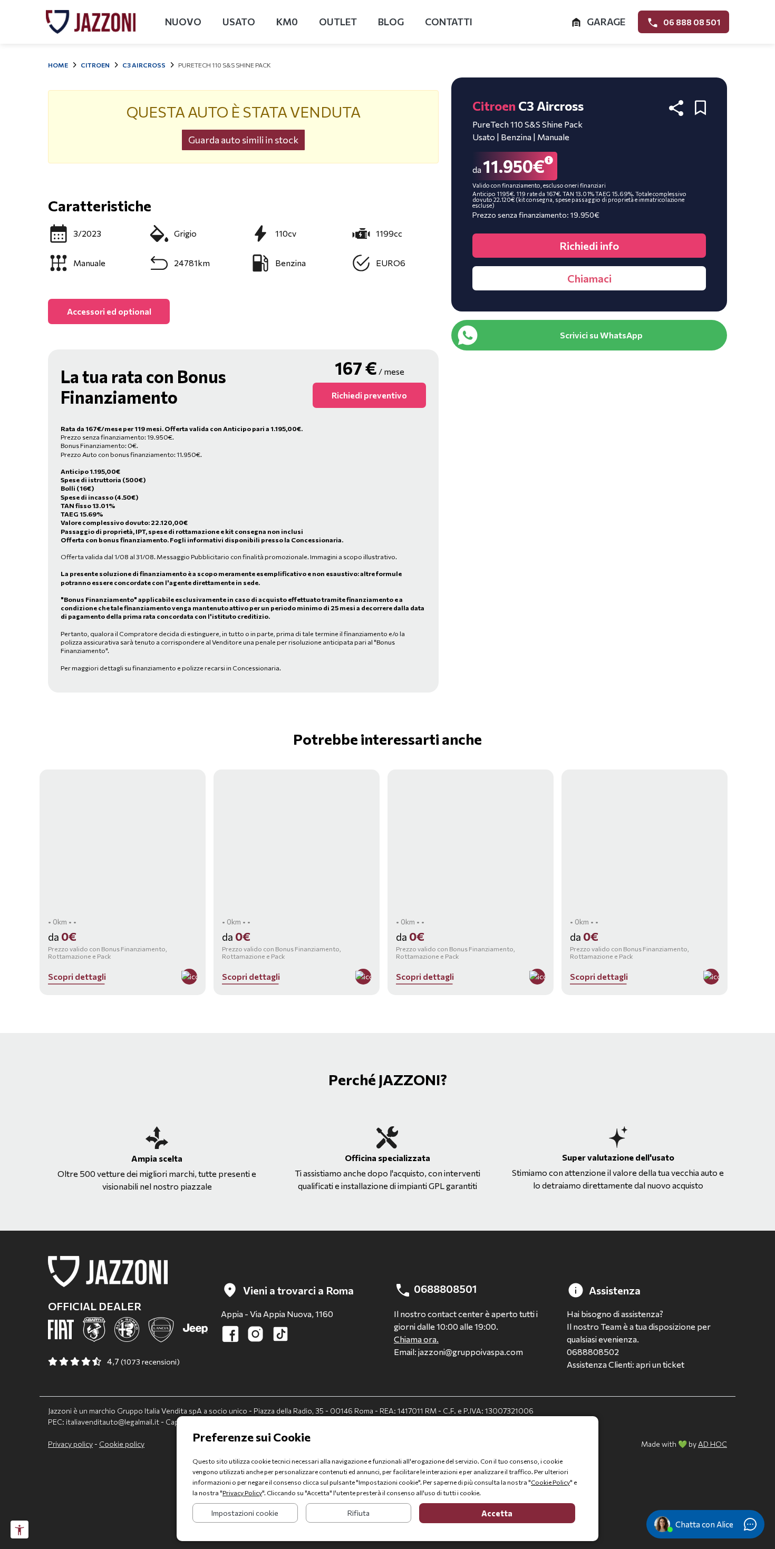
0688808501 (444, 1288)
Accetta (496, 1513)
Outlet (338, 21)
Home (58, 65)
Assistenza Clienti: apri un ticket (625, 1364)
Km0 (287, 21)
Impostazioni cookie (244, 1512)
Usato (238, 21)
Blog (391, 21)
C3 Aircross (144, 65)
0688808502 (593, 1352)
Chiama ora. (416, 1339)
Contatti (448, 21)
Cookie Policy (550, 1482)
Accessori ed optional (109, 311)
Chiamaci (589, 278)
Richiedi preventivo (369, 395)
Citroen (95, 65)
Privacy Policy (242, 1492)
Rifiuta (358, 1512)
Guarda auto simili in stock (243, 139)
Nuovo (183, 21)
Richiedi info (589, 245)
